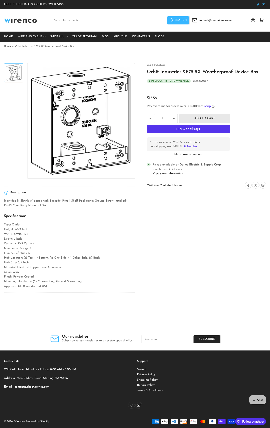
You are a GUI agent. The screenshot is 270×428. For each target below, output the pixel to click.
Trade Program (84, 36)
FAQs (105, 36)
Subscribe (207, 339)
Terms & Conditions (150, 390)
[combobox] (120, 20)
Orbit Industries (156, 65)
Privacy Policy (146, 374)
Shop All (57, 36)
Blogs (159, 36)
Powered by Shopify (37, 421)
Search (141, 369)
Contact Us (141, 36)
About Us (120, 36)
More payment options (188, 154)
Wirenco (19, 421)
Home (8, 36)
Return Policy (146, 385)
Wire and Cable (30, 36)
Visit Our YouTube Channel (165, 185)
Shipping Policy (147, 379)
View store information (168, 173)
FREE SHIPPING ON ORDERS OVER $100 (33, 4)
